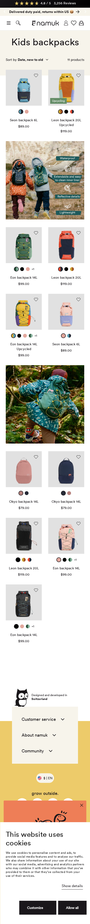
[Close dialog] (81, 805)
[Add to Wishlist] (36, 75)
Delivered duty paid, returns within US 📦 (41, 12)
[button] (8, 23)
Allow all (72, 908)
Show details (72, 886)
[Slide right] (4, 11)
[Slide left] (85, 11)
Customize (35, 908)
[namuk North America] (45, 23)
